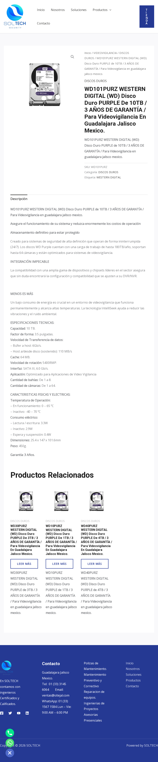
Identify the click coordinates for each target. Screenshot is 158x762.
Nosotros (58, 10)
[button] (109, 10)
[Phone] (10, 733)
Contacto (43, 23)
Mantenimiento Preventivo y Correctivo (95, 680)
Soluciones (79, 10)
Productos (100, 10)
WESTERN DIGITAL (109, 177)
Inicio (41, 10)
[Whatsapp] (10, 743)
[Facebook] (1, 713)
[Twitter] (10, 713)
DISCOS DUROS (95, 81)
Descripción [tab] (18, 199)
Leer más (24, 564)
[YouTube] (18, 713)
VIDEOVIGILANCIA (105, 53)
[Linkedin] (27, 713)
